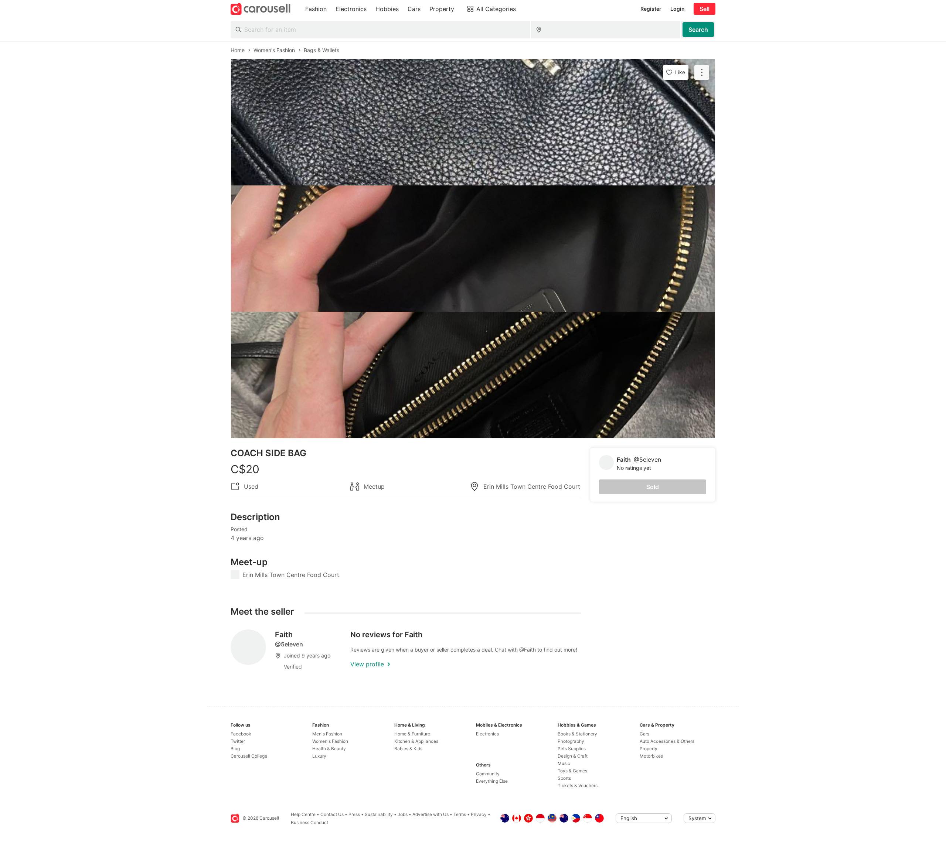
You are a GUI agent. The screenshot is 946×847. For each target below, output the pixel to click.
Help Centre (303, 814)
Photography (571, 741)
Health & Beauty (329, 748)
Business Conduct (309, 822)
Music (564, 763)
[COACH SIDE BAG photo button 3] (473, 375)
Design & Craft (573, 756)
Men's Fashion (327, 734)
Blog (235, 748)
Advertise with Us (430, 814)
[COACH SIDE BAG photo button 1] (473, 122)
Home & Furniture (412, 734)
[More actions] (701, 72)
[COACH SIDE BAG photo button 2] (473, 248)
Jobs (403, 814)
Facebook (241, 734)
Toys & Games (572, 770)
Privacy (479, 814)
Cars (644, 734)
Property (648, 748)
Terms (459, 814)
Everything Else (492, 781)
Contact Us (332, 814)
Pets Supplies (572, 748)
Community (488, 773)
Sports (564, 778)
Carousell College (249, 756)
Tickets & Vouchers (578, 785)
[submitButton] (698, 29)
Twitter (238, 741)
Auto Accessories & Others (667, 741)
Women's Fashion (330, 741)
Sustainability (379, 814)
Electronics (487, 734)
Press (354, 814)
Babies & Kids (408, 748)
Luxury (319, 756)
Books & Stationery (577, 734)
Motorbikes (651, 756)
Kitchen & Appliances (416, 741)
